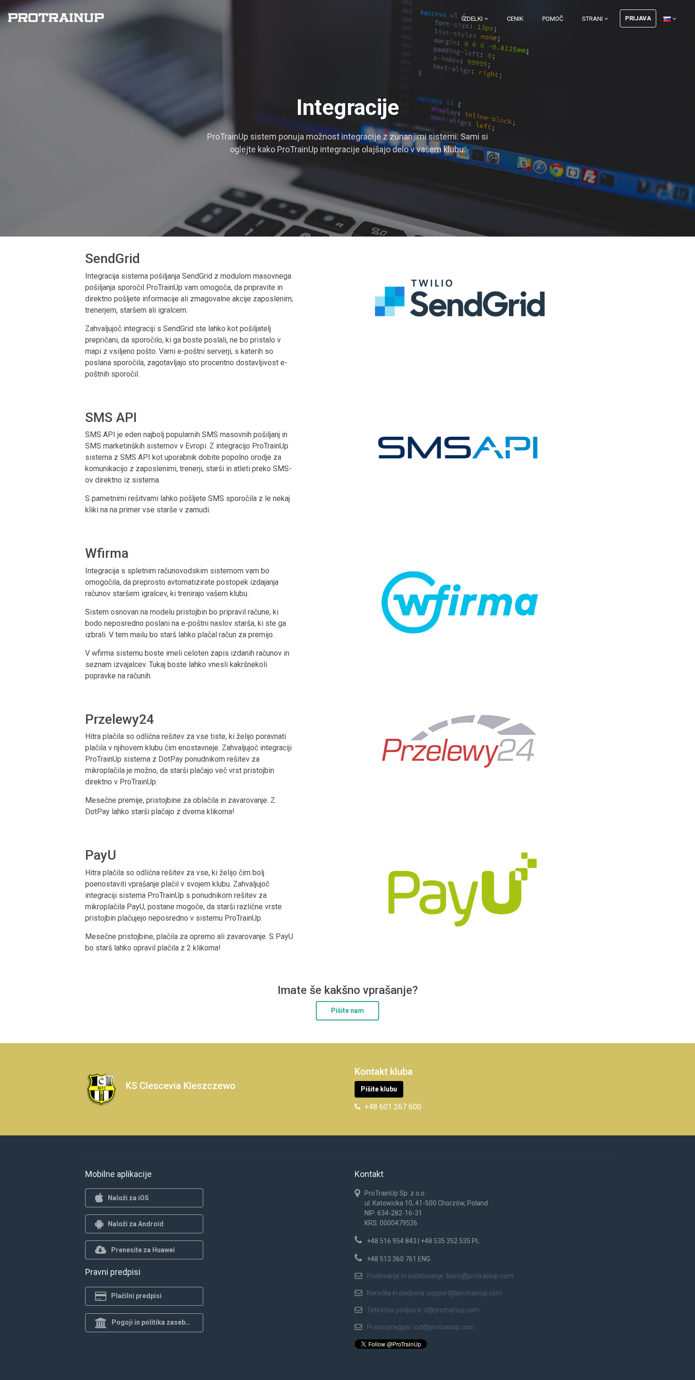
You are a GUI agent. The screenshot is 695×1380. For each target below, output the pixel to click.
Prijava (638, 18)
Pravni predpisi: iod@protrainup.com (421, 1327)
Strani (593, 18)
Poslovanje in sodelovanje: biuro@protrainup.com (440, 1276)
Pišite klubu (379, 1089)
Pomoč (552, 18)
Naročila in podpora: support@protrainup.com (434, 1293)
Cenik (515, 18)
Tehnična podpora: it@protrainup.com (423, 1310)
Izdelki (472, 18)
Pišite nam (347, 1010)
